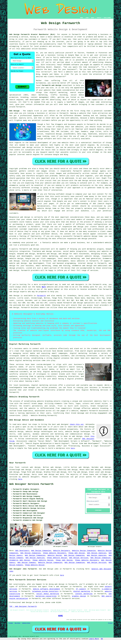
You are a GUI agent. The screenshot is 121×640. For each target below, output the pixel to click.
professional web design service (24, 147)
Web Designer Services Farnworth (31, 484)
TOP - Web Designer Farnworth (23, 606)
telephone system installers (45, 591)
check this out (77, 424)
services (94, 270)
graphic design (79, 596)
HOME (81, 17)
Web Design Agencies (96, 553)
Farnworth (41, 296)
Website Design (55, 555)
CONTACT (99, 17)
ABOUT (92, 17)
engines (99, 150)
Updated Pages (26, 623)
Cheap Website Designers (54, 553)
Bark (44, 287)
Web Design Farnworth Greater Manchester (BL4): (32, 34)
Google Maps (73, 55)
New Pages (17, 623)
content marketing (83, 594)
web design (34, 249)
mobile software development (46, 589)
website (57, 37)
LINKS (87, 17)
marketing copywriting (46, 596)
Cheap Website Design (57, 558)
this (92, 436)
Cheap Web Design (76, 553)
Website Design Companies (84, 551)
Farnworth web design (51, 85)
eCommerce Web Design (19, 560)
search (51, 152)
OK (102, 639)
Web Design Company (27, 562)
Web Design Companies (41, 551)
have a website (71, 104)
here (73, 448)
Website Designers (61, 551)
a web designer (61, 586)
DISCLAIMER (107, 17)
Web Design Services (78, 558)
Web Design (14, 111)
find (17, 467)
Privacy (110, 623)
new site (50, 88)
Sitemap (11, 623)
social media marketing (47, 594)
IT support (81, 589)
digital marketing (81, 591)
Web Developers (22, 551)
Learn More (94, 639)
